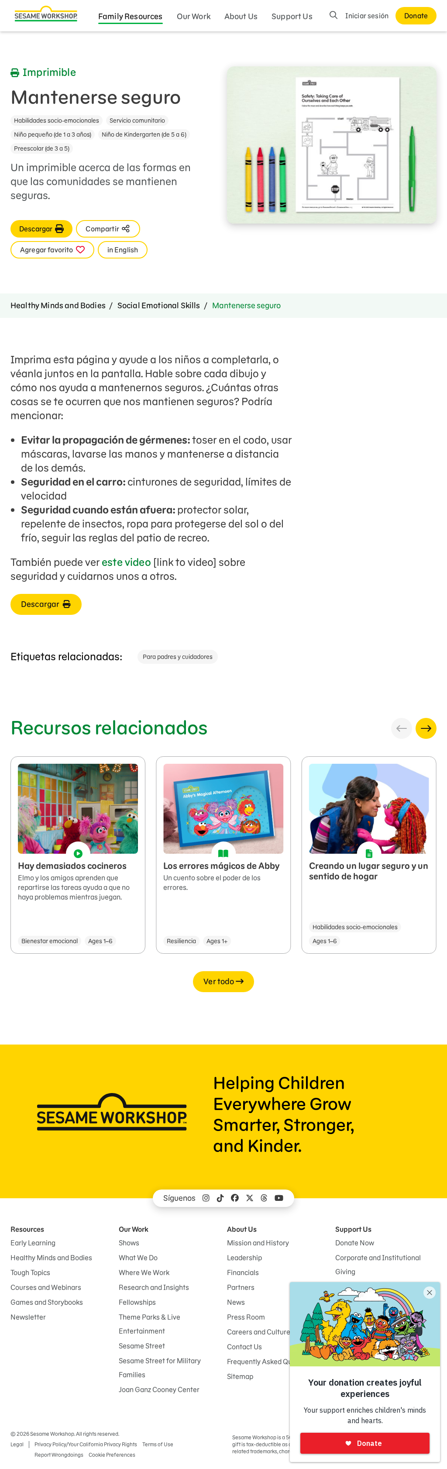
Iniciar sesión (367, 15)
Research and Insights (154, 1287)
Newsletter (28, 1317)
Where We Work (144, 1272)
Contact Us (244, 1346)
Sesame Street (142, 1345)
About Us (241, 16)
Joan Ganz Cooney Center (159, 1389)
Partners (240, 1287)
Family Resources (130, 16)
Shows (129, 1242)
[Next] (426, 728)
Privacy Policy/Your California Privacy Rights (85, 1444)
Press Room (246, 1317)
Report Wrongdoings (58, 1455)
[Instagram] (206, 1198)
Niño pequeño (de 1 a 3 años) (52, 134)
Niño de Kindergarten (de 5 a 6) (144, 134)
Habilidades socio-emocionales (56, 120)
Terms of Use (157, 1444)
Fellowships (137, 1302)
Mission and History (258, 1242)
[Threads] (264, 1198)
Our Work (193, 16)
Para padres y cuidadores (178, 657)
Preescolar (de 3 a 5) (41, 148)
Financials (243, 1272)
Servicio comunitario (137, 120)
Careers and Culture (258, 1332)
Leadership (244, 1257)
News (236, 1302)
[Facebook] (235, 1198)
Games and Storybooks (46, 1302)
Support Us (292, 16)
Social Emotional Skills (158, 305)
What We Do (138, 1257)
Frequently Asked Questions (271, 1361)
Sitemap (240, 1376)
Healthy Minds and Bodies (58, 305)
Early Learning (32, 1242)
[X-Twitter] (250, 1198)
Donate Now (354, 1242)
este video (126, 562)
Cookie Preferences (112, 1455)
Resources (27, 1229)
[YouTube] (279, 1198)
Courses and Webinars (45, 1287)
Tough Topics (30, 1272)
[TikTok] (220, 1198)
